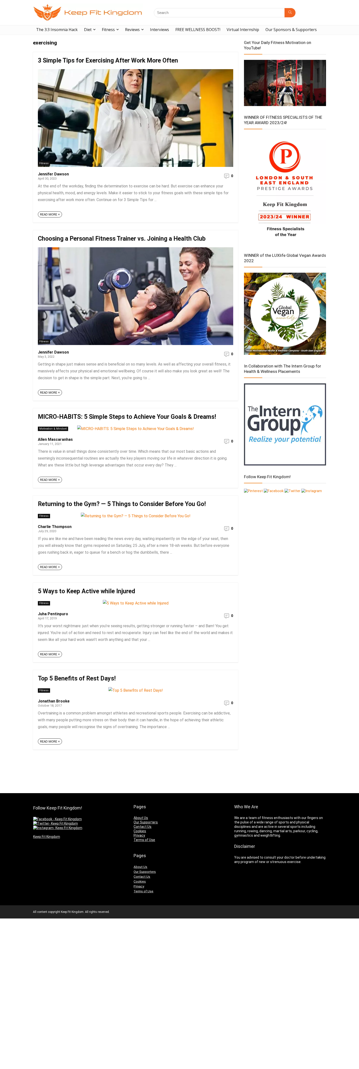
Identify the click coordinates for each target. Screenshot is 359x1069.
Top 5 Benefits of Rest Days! (77, 678)
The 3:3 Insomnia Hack (57, 29)
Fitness (108, 29)
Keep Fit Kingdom (46, 837)
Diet (88, 29)
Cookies (140, 831)
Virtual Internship (243, 29)
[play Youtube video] (285, 83)
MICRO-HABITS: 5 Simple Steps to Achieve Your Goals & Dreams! (127, 416)
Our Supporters (146, 822)
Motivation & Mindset (53, 428)
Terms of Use (144, 840)
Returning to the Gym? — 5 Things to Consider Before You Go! (122, 504)
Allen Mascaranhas (55, 439)
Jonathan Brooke (54, 701)
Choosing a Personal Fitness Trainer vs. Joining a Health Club (122, 238)
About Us (141, 818)
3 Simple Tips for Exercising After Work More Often (108, 60)
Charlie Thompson (55, 526)
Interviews (159, 29)
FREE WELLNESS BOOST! (197, 29)
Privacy (139, 835)
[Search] (290, 12)
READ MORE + (50, 214)
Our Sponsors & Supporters (291, 29)
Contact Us (142, 827)
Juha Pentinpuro (53, 614)
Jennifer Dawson (53, 174)
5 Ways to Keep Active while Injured (86, 591)
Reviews (132, 29)
